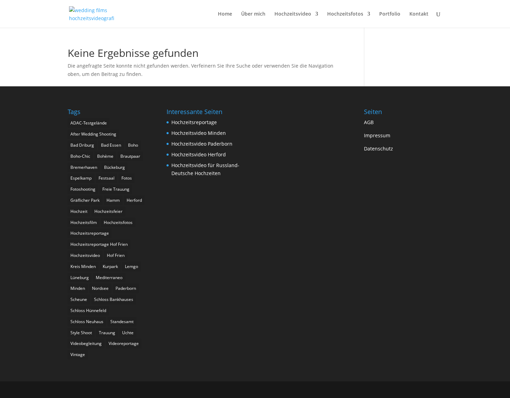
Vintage (77, 354)
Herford (134, 200)
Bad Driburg (82, 145)
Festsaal (106, 178)
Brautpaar (130, 156)
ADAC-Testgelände (88, 123)
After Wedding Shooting (93, 134)
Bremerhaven (83, 167)
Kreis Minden (83, 266)
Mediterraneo (109, 277)
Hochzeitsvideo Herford (198, 154)
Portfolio (389, 14)
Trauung (107, 333)
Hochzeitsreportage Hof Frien (99, 244)
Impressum (377, 135)
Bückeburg (114, 167)
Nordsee (100, 288)
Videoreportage (124, 343)
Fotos (126, 178)
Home (225, 14)
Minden (77, 288)
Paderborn (126, 288)
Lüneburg (79, 277)
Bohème (105, 156)
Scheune (78, 299)
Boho (133, 145)
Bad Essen (111, 145)
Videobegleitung (86, 343)
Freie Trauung (115, 189)
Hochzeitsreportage (89, 233)
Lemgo (131, 266)
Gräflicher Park (85, 200)
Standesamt (122, 322)
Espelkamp (81, 178)
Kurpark (110, 266)
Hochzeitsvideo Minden (198, 133)
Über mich (253, 14)
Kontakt (418, 14)
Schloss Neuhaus (86, 322)
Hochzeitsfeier (108, 211)
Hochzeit (78, 211)
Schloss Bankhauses (113, 299)
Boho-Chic (80, 156)
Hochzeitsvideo (292, 14)
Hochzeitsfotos (345, 14)
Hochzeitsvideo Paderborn (201, 143)
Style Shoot (81, 333)
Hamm (113, 200)
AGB (369, 122)
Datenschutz (378, 148)
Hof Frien (116, 255)
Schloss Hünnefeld (88, 310)
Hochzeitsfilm (83, 222)
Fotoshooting (82, 189)
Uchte (128, 333)
